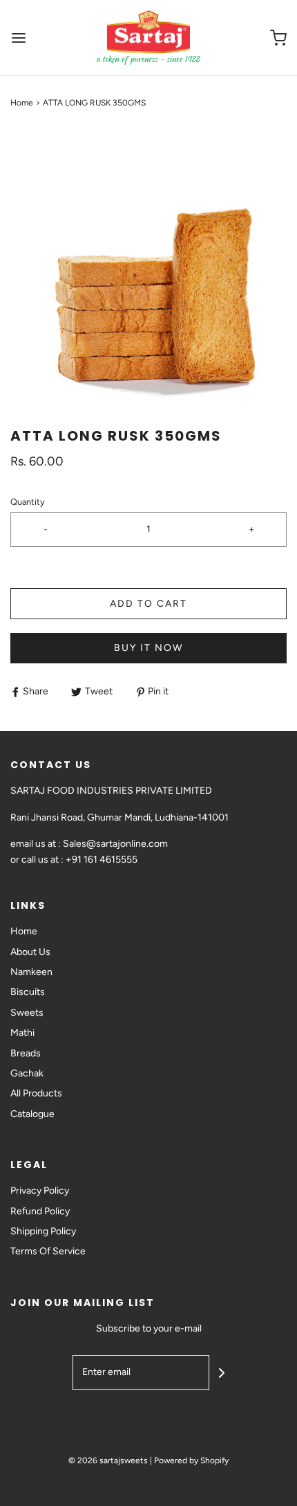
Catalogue (32, 1114)
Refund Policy (40, 1211)
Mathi (22, 1032)
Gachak (27, 1073)
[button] (148, 268)
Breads (25, 1053)
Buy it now (148, 648)
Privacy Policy (39, 1190)
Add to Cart (148, 604)
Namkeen (31, 972)
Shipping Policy (43, 1231)
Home (21, 103)
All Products (36, 1093)
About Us (30, 952)
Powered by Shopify (191, 1460)
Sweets (27, 1012)
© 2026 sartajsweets (108, 1460)
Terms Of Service (48, 1251)
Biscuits (27, 992)
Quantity (27, 501)
